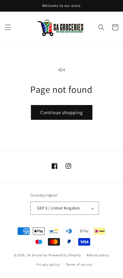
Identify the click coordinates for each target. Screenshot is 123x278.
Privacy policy (48, 264)
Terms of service (79, 264)
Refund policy (98, 255)
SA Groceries (37, 255)
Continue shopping (61, 112)
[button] (8, 27)
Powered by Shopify (65, 255)
